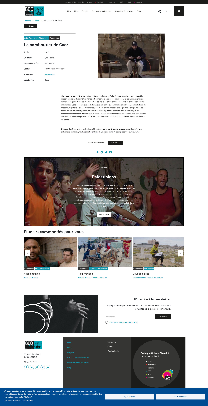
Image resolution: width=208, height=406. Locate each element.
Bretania (139, 2)
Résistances (43, 38)
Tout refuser (129, 397)
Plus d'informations (96, 142)
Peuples (85, 11)
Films (76, 11)
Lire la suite (104, 214)
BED (121, 2)
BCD (90, 2)
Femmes (93, 269)
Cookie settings (27, 400)
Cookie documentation (12, 400)
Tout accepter (180, 397)
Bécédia (112, 2)
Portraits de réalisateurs (101, 11)
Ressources (111, 342)
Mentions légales (113, 351)
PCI (129, 2)
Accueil (28, 20)
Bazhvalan (100, 2)
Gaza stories (50, 74)
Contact (110, 347)
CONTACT (115, 143)
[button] (27, 253)
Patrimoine (33, 38)
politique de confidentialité (128, 322)
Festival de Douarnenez (124, 11)
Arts (26, 38)
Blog (139, 11)
